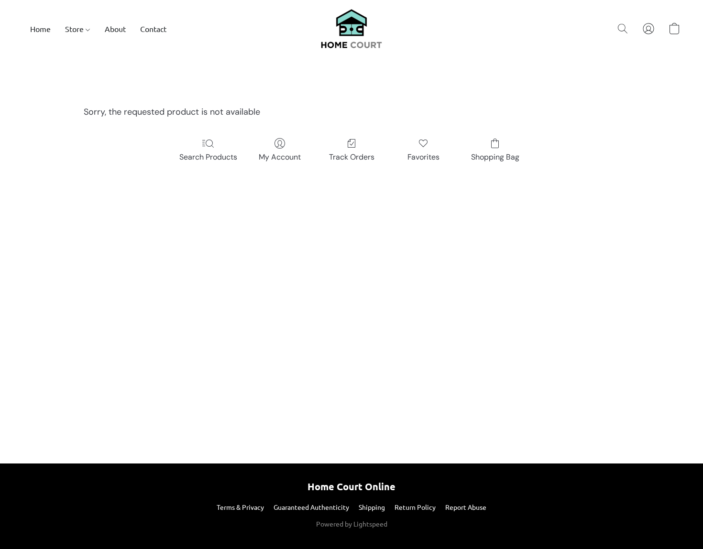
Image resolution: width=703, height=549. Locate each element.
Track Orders (351, 157)
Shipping (372, 507)
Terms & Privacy (240, 507)
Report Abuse (465, 507)
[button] (351, 29)
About (115, 28)
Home (40, 28)
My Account (280, 157)
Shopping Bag (495, 157)
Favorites (423, 157)
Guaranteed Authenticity (311, 507)
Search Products (208, 157)
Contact (153, 28)
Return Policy (415, 507)
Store (75, 28)
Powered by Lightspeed (351, 523)
